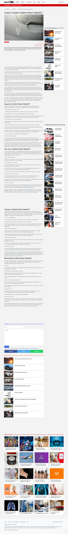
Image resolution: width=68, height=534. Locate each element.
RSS (28, 521)
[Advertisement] (23, 58)
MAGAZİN (22, 2)
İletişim (9, 521)
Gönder (6, 346)
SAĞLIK (38, 2)
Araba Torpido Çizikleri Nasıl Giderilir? (25, 9)
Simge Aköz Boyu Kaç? (16, 5)
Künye (5, 521)
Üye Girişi (61, 2)
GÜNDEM (17, 2)
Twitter (23, 351)
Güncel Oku (7, 9)
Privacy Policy (25, 348)
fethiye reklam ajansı (8, 529)
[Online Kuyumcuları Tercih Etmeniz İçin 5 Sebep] (11, 459)
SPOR (34, 2)
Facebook (11, 351)
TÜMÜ (43, 2)
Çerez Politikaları (15, 521)
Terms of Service (33, 348)
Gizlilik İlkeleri (23, 521)
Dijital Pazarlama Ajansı (57, 521)
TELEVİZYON (29, 2)
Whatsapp (36, 351)
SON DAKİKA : (7, 5)
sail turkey (15, 529)
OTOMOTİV (14, 9)
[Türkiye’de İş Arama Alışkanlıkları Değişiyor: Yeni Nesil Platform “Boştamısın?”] (26, 443)
